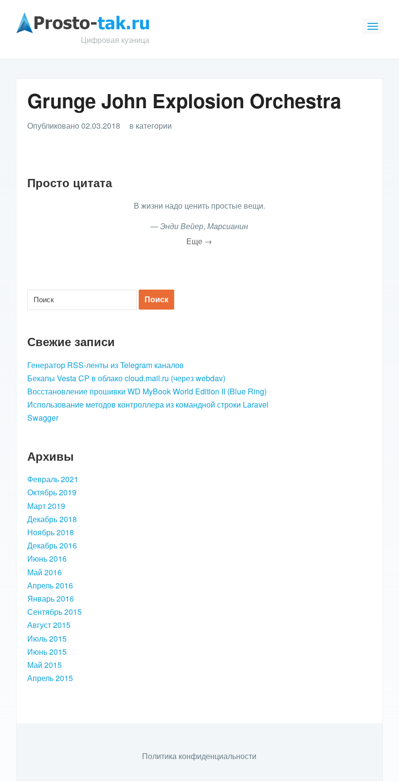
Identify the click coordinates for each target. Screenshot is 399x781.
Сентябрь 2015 (54, 611)
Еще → (199, 241)
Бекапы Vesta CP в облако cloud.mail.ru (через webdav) (126, 378)
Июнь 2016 (47, 558)
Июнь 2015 (47, 651)
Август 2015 (49, 624)
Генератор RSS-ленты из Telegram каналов (105, 365)
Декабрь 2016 (52, 545)
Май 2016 (44, 572)
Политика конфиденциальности (199, 755)
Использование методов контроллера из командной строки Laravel (148, 404)
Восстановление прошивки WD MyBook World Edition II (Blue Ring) (147, 391)
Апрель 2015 (50, 677)
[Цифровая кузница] (82, 21)
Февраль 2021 (52, 479)
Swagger (42, 417)
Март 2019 (46, 505)
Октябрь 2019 (51, 492)
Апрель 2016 (50, 585)
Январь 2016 (50, 598)
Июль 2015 (47, 638)
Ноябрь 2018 (50, 532)
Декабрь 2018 (52, 519)
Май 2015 (44, 664)
